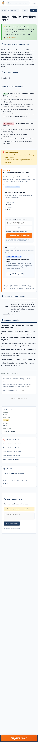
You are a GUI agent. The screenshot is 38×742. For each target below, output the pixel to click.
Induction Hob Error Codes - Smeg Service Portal (17, 379)
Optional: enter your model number (16, 219)
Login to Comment (13, 523)
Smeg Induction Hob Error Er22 (12, 448)
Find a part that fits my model (19, 236)
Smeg (24, 10)
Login (34, 3)
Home (4, 10)
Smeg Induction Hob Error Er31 (12, 444)
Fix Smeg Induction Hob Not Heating (13, 473)
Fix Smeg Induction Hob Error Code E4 (14, 477)
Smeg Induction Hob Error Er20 (12, 451)
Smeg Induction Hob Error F (11, 459)
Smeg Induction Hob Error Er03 (12, 455)
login (13, 509)
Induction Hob (14, 10)
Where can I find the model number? (17, 231)
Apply (19, 227)
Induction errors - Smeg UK (11, 390)
